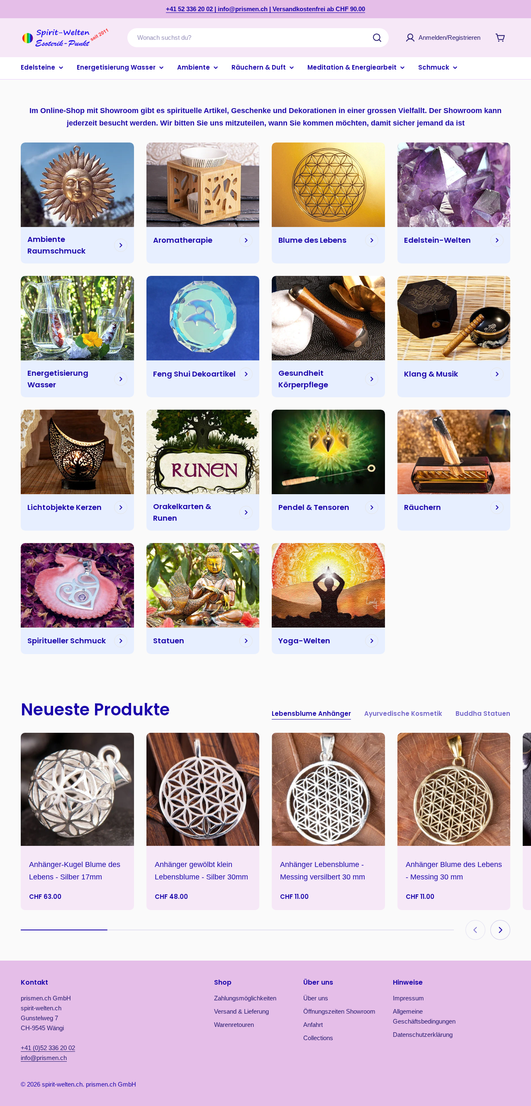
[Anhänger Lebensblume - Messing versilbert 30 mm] (328, 789)
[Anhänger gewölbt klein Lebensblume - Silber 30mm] (203, 789)
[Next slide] (500, 930)
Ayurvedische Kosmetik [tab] (403, 713)
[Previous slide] (475, 930)
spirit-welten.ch (62, 1084)
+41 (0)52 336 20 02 (48, 1047)
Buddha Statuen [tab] (482, 713)
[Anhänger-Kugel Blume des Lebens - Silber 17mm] (77, 789)
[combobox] (258, 37)
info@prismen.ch (44, 1057)
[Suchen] (377, 38)
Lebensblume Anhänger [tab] (311, 713)
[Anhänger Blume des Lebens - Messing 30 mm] (454, 789)
